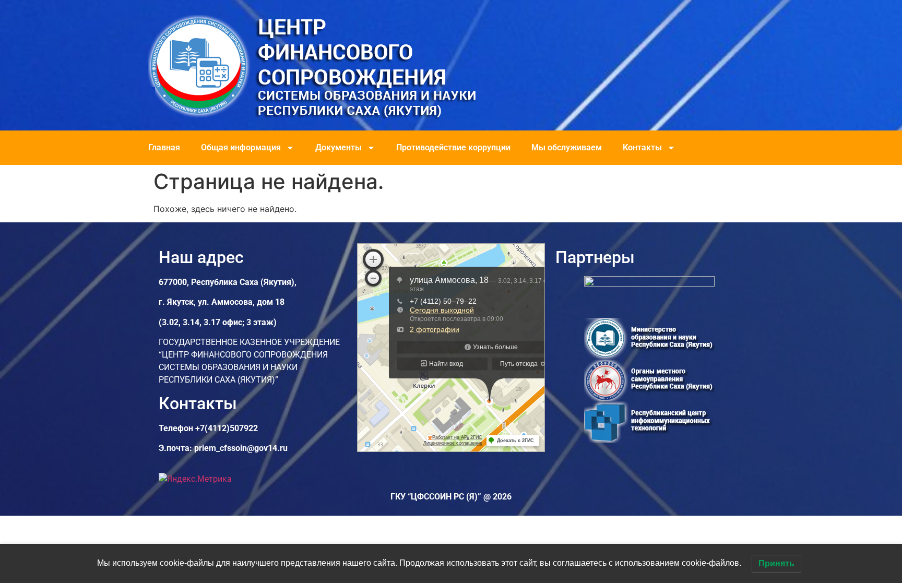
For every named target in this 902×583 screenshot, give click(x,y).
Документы (338, 147)
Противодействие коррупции (453, 147)
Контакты (642, 147)
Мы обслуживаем (566, 147)
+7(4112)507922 (226, 428)
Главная (164, 147)
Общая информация (241, 147)
